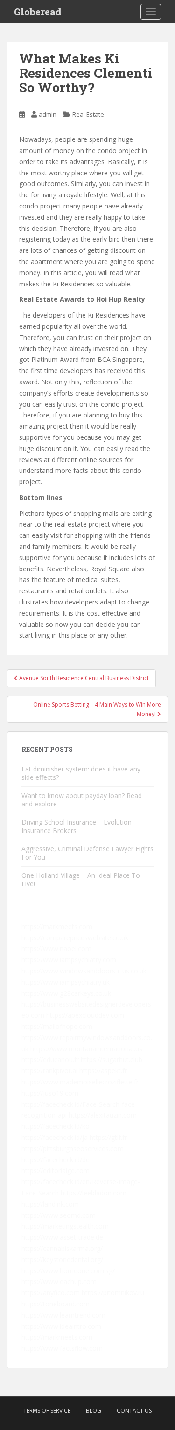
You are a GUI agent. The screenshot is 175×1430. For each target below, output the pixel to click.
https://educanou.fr (50, 1059)
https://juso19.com (49, 1093)
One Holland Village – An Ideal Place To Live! (80, 879)
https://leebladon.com (93, 1192)
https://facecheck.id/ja (54, 1137)
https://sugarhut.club (111, 1059)
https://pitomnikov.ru (113, 1292)
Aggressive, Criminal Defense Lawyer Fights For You (87, 852)
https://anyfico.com (50, 1292)
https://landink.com (50, 1204)
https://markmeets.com (56, 926)
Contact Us (134, 1411)
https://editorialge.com (55, 1170)
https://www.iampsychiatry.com (68, 959)
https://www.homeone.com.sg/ (68, 1270)
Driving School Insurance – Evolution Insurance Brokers (76, 826)
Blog (93, 1411)
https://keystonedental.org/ (62, 1259)
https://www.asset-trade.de (62, 1237)
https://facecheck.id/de (55, 1159)
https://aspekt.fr (103, 1070)
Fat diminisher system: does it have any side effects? (80, 773)
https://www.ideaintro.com (61, 1326)
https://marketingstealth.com (65, 1226)
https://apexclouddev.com (85, 1015)
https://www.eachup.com (59, 1281)
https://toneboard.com (55, 1303)
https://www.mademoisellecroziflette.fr (80, 1081)
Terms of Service (46, 1411)
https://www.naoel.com (56, 948)
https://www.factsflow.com (62, 1348)
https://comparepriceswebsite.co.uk (74, 937)
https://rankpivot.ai (49, 1070)
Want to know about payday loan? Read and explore (81, 799)
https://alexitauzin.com (103, 1115)
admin (47, 114)
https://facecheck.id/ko (55, 1126)
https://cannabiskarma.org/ (62, 1248)
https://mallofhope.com (56, 1026)
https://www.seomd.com (58, 1215)
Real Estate (88, 114)
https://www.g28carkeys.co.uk (66, 993)
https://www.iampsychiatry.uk (65, 982)
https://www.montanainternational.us (86, 1048)
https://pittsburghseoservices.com (72, 1148)
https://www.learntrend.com (63, 1315)
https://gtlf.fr (108, 1137)
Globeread (38, 12)
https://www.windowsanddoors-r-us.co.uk (84, 970)
